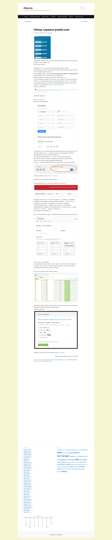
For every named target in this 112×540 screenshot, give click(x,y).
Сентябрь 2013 (27, 488)
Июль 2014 (26, 472)
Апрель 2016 (27, 449)
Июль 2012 (26, 510)
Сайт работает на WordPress (56, 534)
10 (46, 520)
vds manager (83, 460)
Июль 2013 (26, 491)
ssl (68, 460)
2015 (64, 449)
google (71, 453)
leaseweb (81, 456)
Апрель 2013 (27, 496)
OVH (58, 460)
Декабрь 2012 (27, 502)
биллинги (77, 462)
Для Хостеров (45, 16)
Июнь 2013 (26, 493)
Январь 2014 (27, 481)
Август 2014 (26, 470)
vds (77, 459)
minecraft (85, 456)
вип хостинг (83, 462)
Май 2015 (26, 459)
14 (34, 522)
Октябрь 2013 (27, 486)
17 (46, 522)
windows (59, 462)
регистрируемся (41, 99)
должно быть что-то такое (50, 175)
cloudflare (74, 450)
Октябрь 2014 (27, 467)
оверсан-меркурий (75, 469)
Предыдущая (27, 21)
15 (38, 522)
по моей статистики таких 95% (56, 84)
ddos (86, 450)
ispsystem (72, 456)
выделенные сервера (64, 464)
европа (72, 466)
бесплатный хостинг (70, 462)
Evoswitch (67, 453)
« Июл (29, 527)
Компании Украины (59, 359)
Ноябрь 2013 (27, 485)
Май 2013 (26, 494)
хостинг (59, 471)
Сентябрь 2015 (27, 456)
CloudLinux (78, 449)
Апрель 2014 (27, 477)
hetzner (77, 452)
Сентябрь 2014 (27, 469)
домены (67, 466)
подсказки (54, 156)
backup (69, 450)
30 (42, 525)
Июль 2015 (26, 457)
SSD (66, 459)
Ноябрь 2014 (27, 465)
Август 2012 (26, 509)
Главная (26, 16)
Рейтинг (71, 16)
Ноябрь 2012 (27, 504)
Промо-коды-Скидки (62, 16)
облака (59, 469)
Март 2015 (26, 461)
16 (42, 522)
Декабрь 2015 (27, 453)
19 (25, 524)
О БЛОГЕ (53, 16)
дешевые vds (84, 464)
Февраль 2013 (27, 499)
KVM (77, 456)
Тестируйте (62, 352)
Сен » (47, 527)
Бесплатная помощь (35, 16)
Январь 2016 (27, 451)
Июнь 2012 (26, 512)
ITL (75, 456)
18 (51, 522)
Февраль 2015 (27, 462)
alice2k (50, 32)
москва (82, 466)
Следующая (85, 21)
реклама (83, 469)
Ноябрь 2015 (27, 454)
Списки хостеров (79, 16)
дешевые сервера (61, 466)
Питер (63, 462)
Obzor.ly (28, 8)
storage (72, 460)
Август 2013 (26, 489)
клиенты (76, 466)
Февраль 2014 (27, 480)
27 (30, 525)
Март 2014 (26, 478)
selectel (62, 460)
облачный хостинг (66, 469)
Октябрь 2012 (27, 505)
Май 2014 (26, 475)
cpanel (83, 450)
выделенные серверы (76, 464)
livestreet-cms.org (70, 201)
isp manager (63, 455)
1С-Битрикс (59, 450)
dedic (59, 452)
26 (25, 525)
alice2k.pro (43, 209)
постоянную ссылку (47, 361)
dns (63, 453)
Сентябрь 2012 (27, 507)
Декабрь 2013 (27, 483)
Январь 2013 (27, 501)
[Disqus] (56, 384)
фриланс (75, 359)
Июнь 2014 (26, 473)
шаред (64, 471)
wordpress (70, 359)
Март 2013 (26, 497)
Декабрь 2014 (27, 464)
